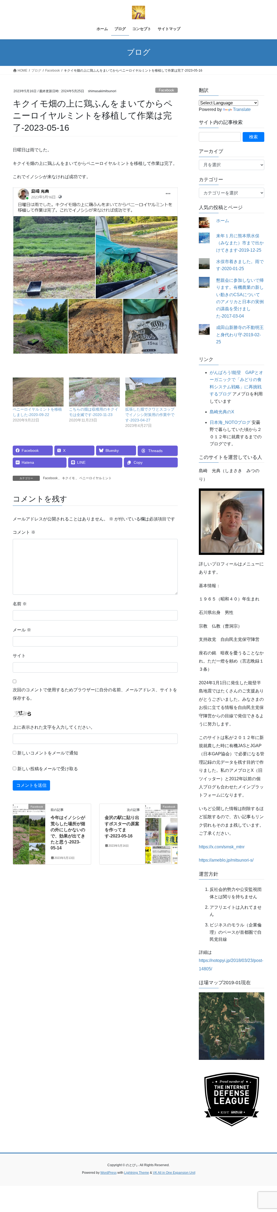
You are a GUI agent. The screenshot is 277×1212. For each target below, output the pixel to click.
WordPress (108, 1173)
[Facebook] (29, 824)
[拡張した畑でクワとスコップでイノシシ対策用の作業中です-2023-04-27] (150, 392)
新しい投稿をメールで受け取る (47, 768)
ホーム (222, 220)
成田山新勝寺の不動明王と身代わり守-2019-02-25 (240, 334)
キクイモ (68, 478)
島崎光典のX (222, 412)
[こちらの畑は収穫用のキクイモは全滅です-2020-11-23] (94, 392)
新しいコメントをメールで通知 (47, 753)
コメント (24, 532)
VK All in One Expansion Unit (174, 1173)
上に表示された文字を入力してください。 (54, 727)
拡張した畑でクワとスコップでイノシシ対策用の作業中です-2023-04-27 (149, 414)
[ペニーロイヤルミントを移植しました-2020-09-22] (38, 392)
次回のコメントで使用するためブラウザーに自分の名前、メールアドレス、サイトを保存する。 (95, 693)
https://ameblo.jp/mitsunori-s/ (226, 860)
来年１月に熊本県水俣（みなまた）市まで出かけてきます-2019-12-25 (240, 243)
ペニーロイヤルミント (95, 478)
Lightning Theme (136, 1173)
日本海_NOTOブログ (230, 422)
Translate (242, 109)
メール (22, 630)
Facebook (166, 90)
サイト (19, 655)
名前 (20, 604)
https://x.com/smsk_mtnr (222, 847)
